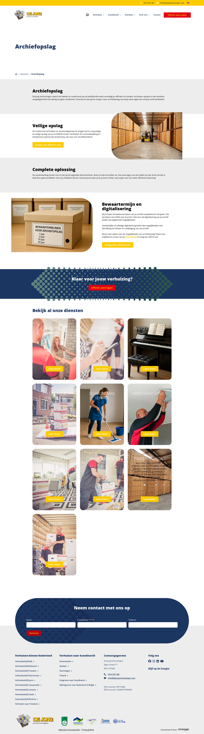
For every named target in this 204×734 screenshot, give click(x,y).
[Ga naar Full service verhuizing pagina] (54, 414)
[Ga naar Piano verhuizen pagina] (150, 349)
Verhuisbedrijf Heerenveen (27, 675)
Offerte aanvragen (177, 15)
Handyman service (149, 393)
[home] (28, 15)
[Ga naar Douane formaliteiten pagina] (102, 349)
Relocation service (54, 330)
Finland (63, 675)
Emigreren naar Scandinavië (72, 680)
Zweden (63, 666)
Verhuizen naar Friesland (26, 704)
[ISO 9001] (64, 721)
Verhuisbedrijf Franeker (25, 671)
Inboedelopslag (149, 458)
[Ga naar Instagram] (154, 661)
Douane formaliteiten (102, 330)
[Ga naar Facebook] (149, 661)
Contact (156, 14)
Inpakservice (102, 458)
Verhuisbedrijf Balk (23, 661)
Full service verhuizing (54, 395)
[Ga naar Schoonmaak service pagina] (102, 414)
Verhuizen (97, 14)
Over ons (143, 14)
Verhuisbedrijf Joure (24, 680)
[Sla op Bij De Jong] (119, 721)
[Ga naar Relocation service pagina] (54, 349)
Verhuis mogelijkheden (54, 526)
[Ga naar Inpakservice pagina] (102, 479)
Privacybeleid (88, 729)
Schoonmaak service (102, 395)
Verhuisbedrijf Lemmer (25, 690)
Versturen (34, 633)
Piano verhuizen (150, 328)
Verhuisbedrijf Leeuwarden (27, 685)
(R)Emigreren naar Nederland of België (77, 685)
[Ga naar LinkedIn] (157, 661)
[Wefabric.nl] (183, 730)
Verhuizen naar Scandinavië (77, 655)
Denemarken (65, 661)
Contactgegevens (115, 655)
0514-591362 (130, 237)
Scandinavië (113, 14)
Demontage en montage (54, 460)
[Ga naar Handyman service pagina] (150, 414)
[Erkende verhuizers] (105, 721)
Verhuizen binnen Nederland (33, 655)
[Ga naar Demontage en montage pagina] (54, 479)
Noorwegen (65, 671)
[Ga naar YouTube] (162, 661)
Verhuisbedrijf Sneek (24, 694)
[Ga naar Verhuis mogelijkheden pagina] (54, 544)
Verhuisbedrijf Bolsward (26, 666)
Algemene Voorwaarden (69, 729)
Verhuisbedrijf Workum (25, 699)
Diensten (129, 14)
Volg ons (153, 655)
